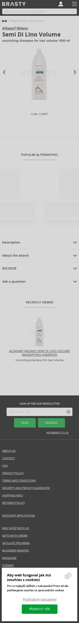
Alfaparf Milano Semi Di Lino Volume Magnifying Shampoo (39, 353)
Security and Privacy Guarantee (26, 488)
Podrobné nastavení (39, 599)
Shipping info (12, 495)
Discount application (18, 515)
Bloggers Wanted (15, 550)
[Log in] (60, 4)
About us (9, 451)
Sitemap (8, 565)
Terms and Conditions (19, 480)
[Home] (4, 21)
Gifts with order (14, 536)
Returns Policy (13, 503)
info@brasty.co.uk (57, 432)
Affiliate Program (16, 543)
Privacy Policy (13, 473)
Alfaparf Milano (15, 28)
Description (11, 242)
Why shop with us (15, 528)
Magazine (9, 558)
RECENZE (9, 268)
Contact (8, 458)
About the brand (15, 255)
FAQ (5, 466)
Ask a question (14, 281)
